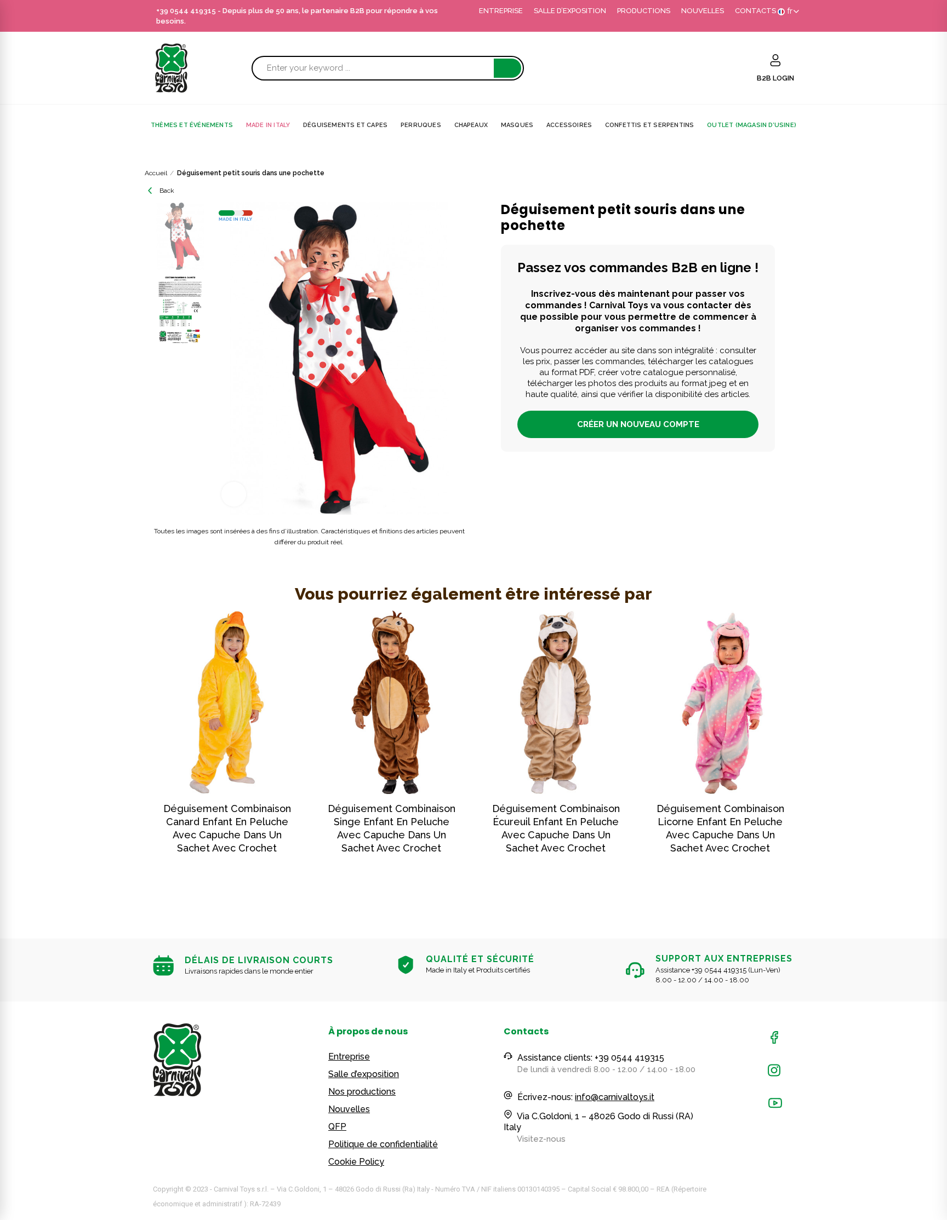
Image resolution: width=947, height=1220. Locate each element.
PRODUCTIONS (643, 11)
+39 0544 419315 (186, 11)
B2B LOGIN (775, 78)
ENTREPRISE (501, 11)
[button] (122, 755)
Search (507, 68)
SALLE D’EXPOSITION (570, 11)
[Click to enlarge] (233, 494)
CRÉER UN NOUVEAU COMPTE (638, 424)
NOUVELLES (702, 11)
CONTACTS (755, 11)
